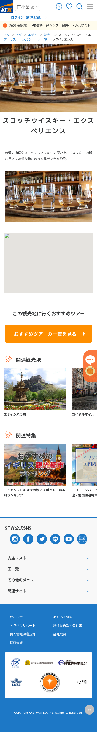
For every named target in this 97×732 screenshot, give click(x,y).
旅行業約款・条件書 (67, 625)
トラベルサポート (23, 625)
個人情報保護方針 (23, 634)
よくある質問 (62, 616)
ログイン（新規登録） (27, 17)
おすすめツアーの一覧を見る (45, 333)
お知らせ (16, 616)
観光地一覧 (44, 36)
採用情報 (16, 642)
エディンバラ (29, 36)
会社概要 (59, 634)
